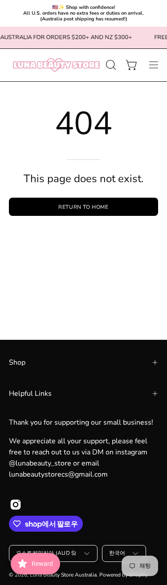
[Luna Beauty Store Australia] (56, 65)
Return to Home (83, 207)
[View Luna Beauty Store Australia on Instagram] (15, 504)
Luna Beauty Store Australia (63, 574)
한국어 (117, 553)
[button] (110, 65)
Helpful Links (30, 393)
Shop (17, 362)
